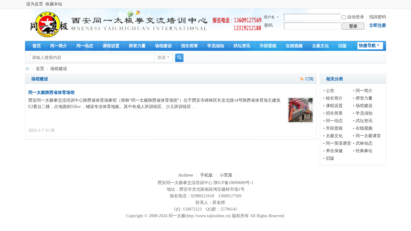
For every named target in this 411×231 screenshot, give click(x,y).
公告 (330, 90)
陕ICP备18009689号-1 (233, 182)
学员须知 (215, 46)
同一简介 (58, 46)
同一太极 (27, 68)
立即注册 (377, 25)
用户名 (269, 17)
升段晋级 (268, 46)
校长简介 (334, 98)
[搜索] (179, 58)
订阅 (309, 79)
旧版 (342, 46)
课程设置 (111, 46)
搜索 (161, 57)
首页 (36, 46)
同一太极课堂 (368, 136)
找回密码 (377, 17)
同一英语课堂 (338, 143)
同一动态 (84, 46)
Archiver (185, 175)
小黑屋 (226, 175)
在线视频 (294, 46)
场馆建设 (163, 46)
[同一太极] (48, 24)
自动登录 (355, 17)
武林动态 (364, 143)
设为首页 (34, 4)
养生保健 (334, 151)
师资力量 (137, 46)
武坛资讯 (241, 46)
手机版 (206, 175)
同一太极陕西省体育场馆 (51, 92)
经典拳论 (364, 151)
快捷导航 (367, 45)
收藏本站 (53, 4)
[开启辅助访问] (384, 4)
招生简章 (189, 46)
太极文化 (320, 46)
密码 (268, 25)
